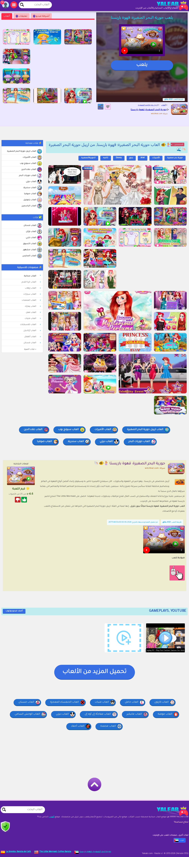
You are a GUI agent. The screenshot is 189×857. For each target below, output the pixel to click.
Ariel (143, 158)
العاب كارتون (161, 702)
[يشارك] (100, 107)
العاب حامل (131, 702)
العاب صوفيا (30, 194)
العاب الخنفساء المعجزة (64, 702)
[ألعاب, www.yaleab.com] (169, 5)
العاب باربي (31, 238)
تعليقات (22, 16)
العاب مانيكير (134, 714)
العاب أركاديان (30, 331)
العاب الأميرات (29, 157)
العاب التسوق (29, 244)
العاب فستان (30, 225)
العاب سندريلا (29, 188)
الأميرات (156, 158)
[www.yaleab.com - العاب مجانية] (169, 811)
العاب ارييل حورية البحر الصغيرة (21, 151)
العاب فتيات (30, 318)
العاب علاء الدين (28, 169)
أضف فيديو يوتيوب (14, 611)
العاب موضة (165, 714)
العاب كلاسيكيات (28, 325)
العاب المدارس (29, 256)
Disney (119, 158)
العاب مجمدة (108, 726)
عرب (182, 840)
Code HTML (181, 481)
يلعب (141, 65)
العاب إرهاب (30, 288)
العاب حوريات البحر (27, 176)
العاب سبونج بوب (28, 163)
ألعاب (7, 16)
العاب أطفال (30, 337)
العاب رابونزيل (30, 200)
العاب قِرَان (31, 232)
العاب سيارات (29, 294)
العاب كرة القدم (29, 282)
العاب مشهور (29, 250)
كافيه (105, 158)
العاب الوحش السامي (27, 714)
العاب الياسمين (29, 206)
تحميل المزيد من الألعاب (95, 672)
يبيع (131, 158)
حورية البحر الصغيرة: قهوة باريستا (95, 852)
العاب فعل (31, 312)
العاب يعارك (30, 306)
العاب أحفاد (77, 726)
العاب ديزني (31, 182)
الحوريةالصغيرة (88, 158)
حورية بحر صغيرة (175, 158)
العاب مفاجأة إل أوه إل (98, 714)
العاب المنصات (29, 300)
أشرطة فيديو (42, 16)
